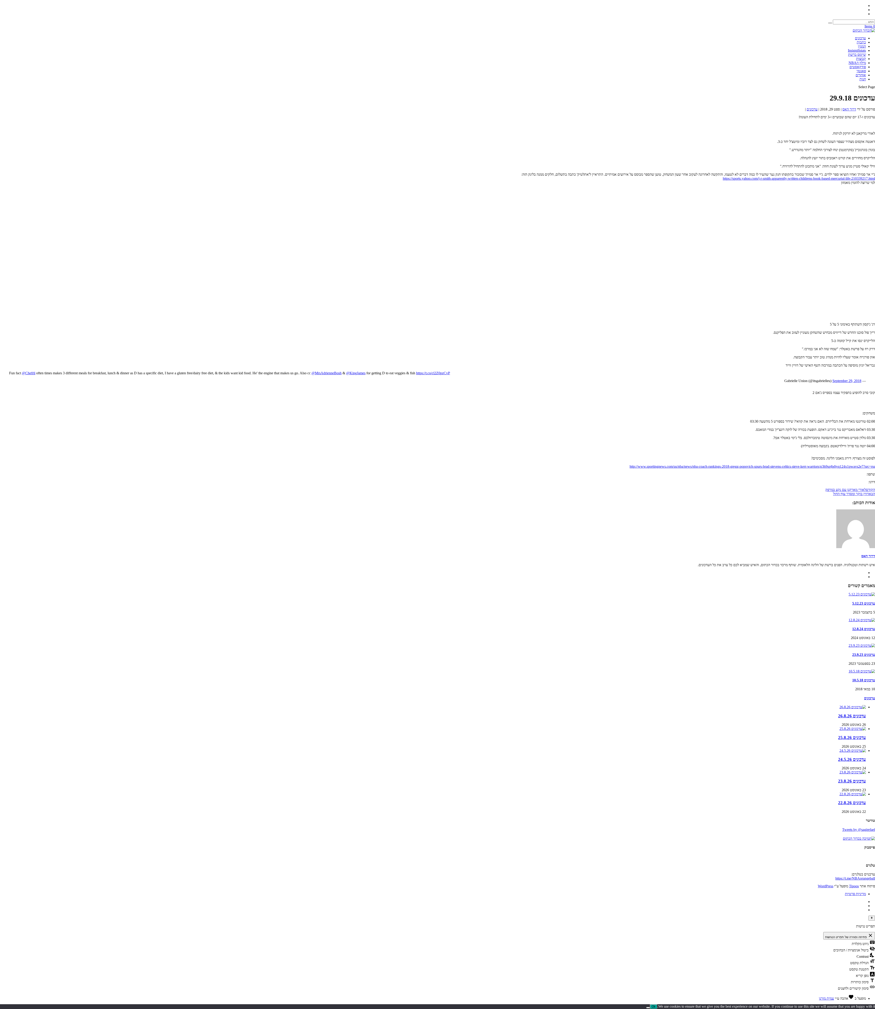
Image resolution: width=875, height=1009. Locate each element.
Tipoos (854, 886)
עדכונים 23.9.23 (863, 655)
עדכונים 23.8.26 (852, 781)
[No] (648, 1007)
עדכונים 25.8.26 (852, 737)
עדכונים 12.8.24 (863, 629)
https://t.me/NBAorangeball (855, 878)
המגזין (862, 46)
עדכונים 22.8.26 (852, 802)
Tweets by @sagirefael (858, 830)
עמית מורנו (826, 998)
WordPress (825, 886)
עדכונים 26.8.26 (852, 716)
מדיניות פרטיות (855, 894)
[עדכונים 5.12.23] (862, 594)
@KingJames (355, 373)
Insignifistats (857, 50)
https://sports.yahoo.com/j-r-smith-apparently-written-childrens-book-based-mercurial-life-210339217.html (799, 178)
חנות (863, 79)
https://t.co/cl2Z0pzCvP (433, 373)
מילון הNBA (857, 63)
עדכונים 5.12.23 (863, 603)
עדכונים (860, 38)
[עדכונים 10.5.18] (862, 671)
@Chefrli (28, 373)
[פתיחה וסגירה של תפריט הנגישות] (871, 918)
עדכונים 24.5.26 (852, 759)
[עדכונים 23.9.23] (862, 645)
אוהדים (861, 75)
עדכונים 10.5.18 (863, 680)
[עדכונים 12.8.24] (862, 620)
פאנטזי (861, 71)
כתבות (861, 42)
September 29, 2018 (846, 381)
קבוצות (861, 59)
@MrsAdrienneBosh (326, 373)
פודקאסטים (857, 67)
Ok (654, 1006)
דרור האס (849, 109)
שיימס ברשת (857, 54)
